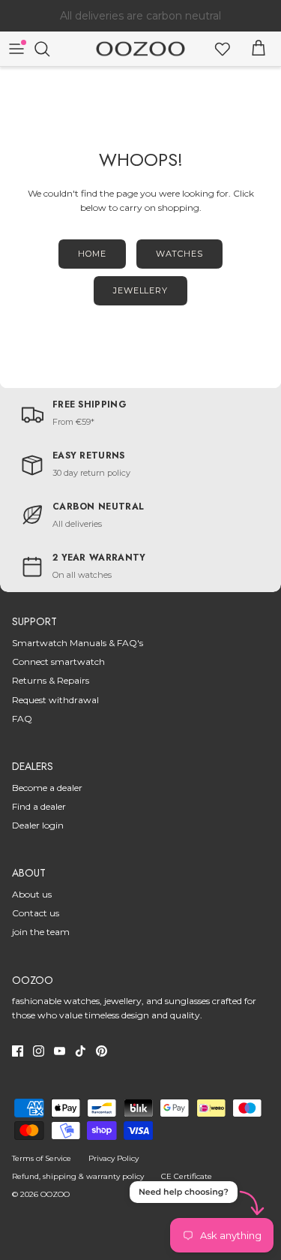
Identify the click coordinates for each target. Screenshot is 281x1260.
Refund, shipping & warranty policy (78, 1176)
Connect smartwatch (58, 661)
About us (32, 894)
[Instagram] (38, 1051)
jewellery (140, 290)
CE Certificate (186, 1176)
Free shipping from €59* (140, 22)
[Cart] (258, 48)
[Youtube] (59, 1051)
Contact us (35, 913)
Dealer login (38, 825)
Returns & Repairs (50, 680)
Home (92, 253)
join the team (41, 931)
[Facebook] (17, 1051)
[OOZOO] (140, 49)
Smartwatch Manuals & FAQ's (77, 642)
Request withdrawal (55, 699)
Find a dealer (39, 806)
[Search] (49, 48)
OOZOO (55, 1194)
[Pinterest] (101, 1051)
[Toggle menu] (16, 48)
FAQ (22, 718)
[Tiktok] (80, 1051)
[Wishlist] (222, 48)
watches (179, 253)
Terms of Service (41, 1158)
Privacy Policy (113, 1158)
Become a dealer (47, 787)
